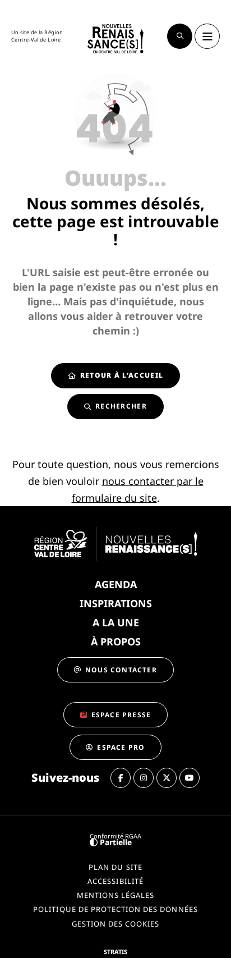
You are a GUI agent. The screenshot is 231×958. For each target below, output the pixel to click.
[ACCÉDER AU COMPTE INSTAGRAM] (143, 778)
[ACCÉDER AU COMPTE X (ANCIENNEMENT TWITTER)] (166, 778)
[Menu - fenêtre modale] (207, 36)
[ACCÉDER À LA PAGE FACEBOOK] (120, 778)
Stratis (115, 951)
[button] (179, 36)
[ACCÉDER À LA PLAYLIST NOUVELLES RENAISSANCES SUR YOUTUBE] (189, 778)
